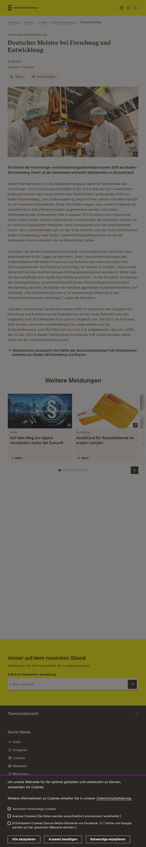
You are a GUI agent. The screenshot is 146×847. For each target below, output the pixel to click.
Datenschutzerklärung (114, 798)
